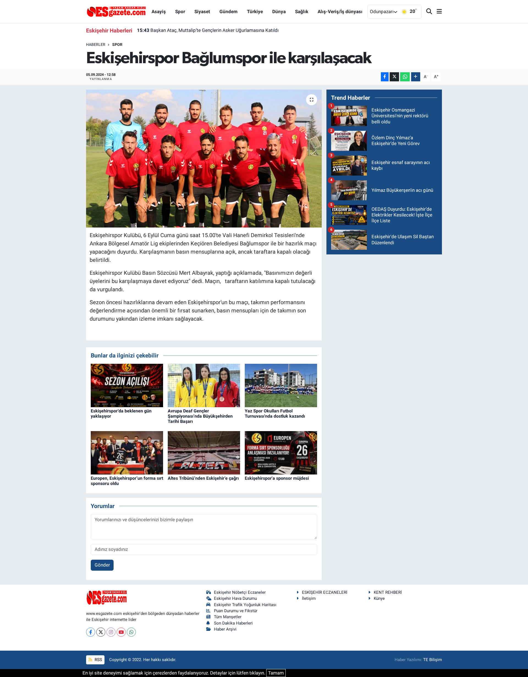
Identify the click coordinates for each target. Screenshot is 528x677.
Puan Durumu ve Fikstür (235, 610)
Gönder (102, 565)
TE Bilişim (432, 659)
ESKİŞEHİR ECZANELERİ (324, 592)
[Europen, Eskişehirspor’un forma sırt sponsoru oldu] (127, 452)
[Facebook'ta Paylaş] (385, 76)
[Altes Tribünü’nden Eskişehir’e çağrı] (204, 452)
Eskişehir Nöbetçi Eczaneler (240, 592)
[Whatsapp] (131, 632)
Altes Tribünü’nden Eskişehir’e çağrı (203, 478)
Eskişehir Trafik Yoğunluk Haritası (245, 604)
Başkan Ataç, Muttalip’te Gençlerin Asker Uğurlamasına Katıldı (208, 30)
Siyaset (202, 11)
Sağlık (301, 11)
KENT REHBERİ (388, 592)
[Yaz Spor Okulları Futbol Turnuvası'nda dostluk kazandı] (281, 385)
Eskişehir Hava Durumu (235, 598)
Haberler (95, 44)
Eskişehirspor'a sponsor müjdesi (277, 478)
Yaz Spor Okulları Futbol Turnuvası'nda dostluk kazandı (275, 413)
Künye (379, 598)
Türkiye (255, 11)
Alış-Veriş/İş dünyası (340, 11)
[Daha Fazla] (415, 76)
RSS (98, 659)
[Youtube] (121, 632)
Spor (180, 11)
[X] (100, 632)
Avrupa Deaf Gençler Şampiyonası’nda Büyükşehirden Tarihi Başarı (200, 416)
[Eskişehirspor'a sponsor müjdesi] (281, 452)
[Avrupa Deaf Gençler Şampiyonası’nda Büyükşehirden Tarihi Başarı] (204, 385)
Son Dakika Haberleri (233, 623)
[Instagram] (111, 632)
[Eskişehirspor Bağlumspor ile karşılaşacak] (204, 158)
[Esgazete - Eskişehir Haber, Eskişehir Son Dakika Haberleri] (116, 11)
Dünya (279, 11)
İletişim (309, 598)
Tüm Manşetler (227, 616)
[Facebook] (90, 632)
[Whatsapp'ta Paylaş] (405, 76)
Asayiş (159, 11)
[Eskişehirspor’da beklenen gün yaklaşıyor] (127, 385)
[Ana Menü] (437, 12)
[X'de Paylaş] (394, 76)
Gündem (228, 11)
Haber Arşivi (225, 629)
